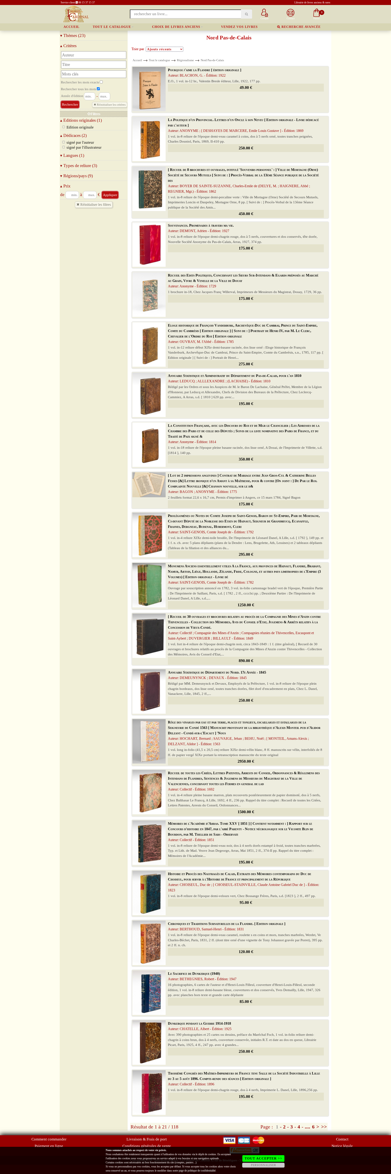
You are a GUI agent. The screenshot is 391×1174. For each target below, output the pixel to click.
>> (324, 1127)
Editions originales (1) (81, 120)
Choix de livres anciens (176, 27)
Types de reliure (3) (78, 165)
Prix (65, 186)
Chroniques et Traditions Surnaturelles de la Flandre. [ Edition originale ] (226, 926)
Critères (68, 45)
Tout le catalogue (112, 27)
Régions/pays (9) (76, 175)
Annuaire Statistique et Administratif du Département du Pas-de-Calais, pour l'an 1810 (234, 378)
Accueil (71, 27)
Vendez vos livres (239, 27)
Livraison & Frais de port (146, 1139)
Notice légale (342, 1146)
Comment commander (49, 1139)
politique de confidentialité (202, 1170)
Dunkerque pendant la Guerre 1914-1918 (199, 1026)
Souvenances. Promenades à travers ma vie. (201, 228)
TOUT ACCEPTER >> (263, 1158)
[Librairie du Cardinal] (75, 13)
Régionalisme (185, 60)
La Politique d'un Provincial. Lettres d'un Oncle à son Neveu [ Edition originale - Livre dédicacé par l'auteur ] (243, 125)
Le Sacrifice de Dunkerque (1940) (202, 976)
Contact (342, 1139)
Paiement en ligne (49, 1146)
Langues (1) (72, 155)
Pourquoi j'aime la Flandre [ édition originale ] (204, 72)
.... (307, 1127)
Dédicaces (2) (73, 135)
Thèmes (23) (72, 35)
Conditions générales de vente (146, 1146)
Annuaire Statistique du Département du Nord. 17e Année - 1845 (217, 675)
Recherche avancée (300, 27)
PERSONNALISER (263, 1165)
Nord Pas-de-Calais (212, 60)
